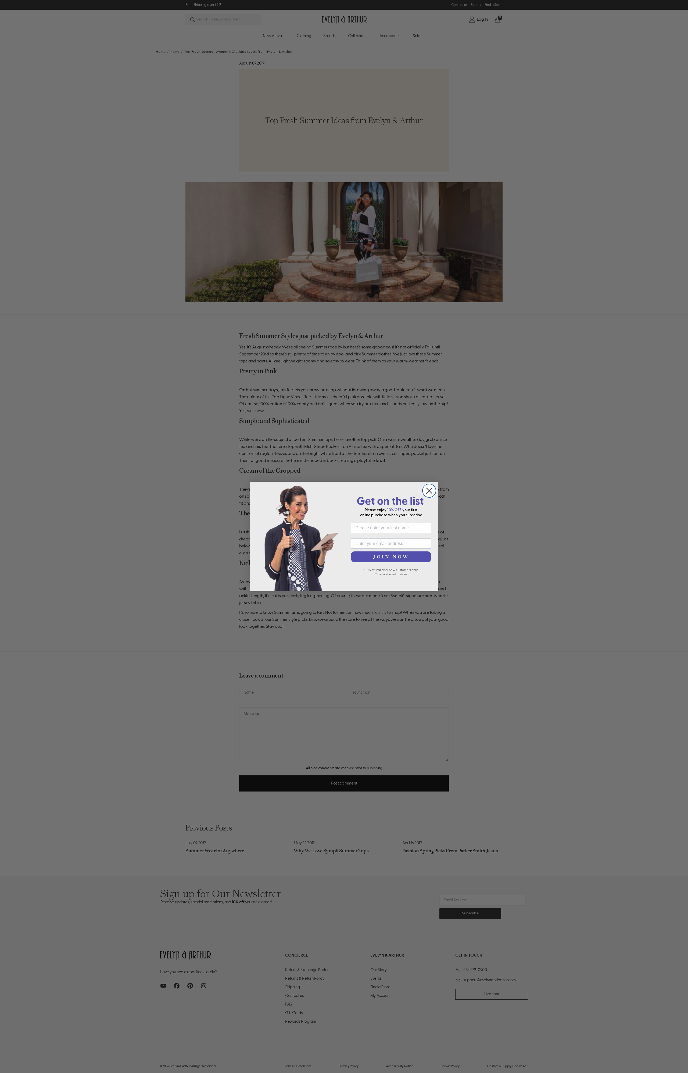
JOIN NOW (391, 557)
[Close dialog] (429, 490)
